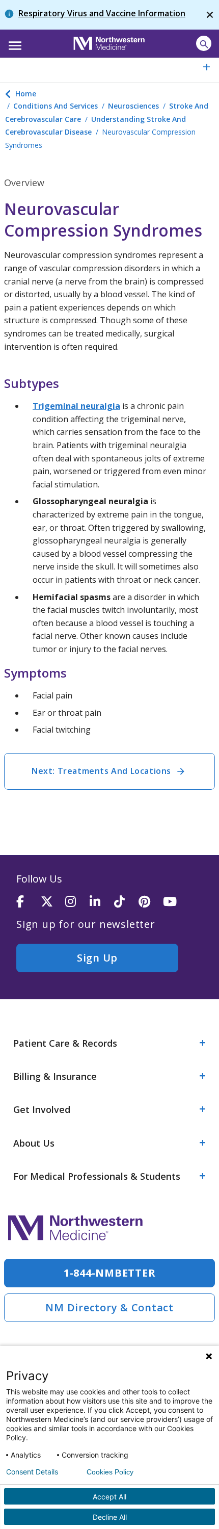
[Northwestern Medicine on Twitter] (53, 902)
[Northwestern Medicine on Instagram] (77, 902)
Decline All (110, 1517)
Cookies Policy (110, 1472)
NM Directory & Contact (109, 1307)
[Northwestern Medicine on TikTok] (126, 902)
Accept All (109, 1496)
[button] (13, 42)
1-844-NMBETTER (110, 1273)
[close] (210, 14)
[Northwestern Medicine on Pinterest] (151, 902)
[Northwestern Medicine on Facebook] (28, 902)
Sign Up (97, 958)
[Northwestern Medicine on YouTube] (175, 902)
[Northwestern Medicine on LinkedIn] (102, 902)
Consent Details (32, 1472)
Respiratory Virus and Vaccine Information (101, 13)
